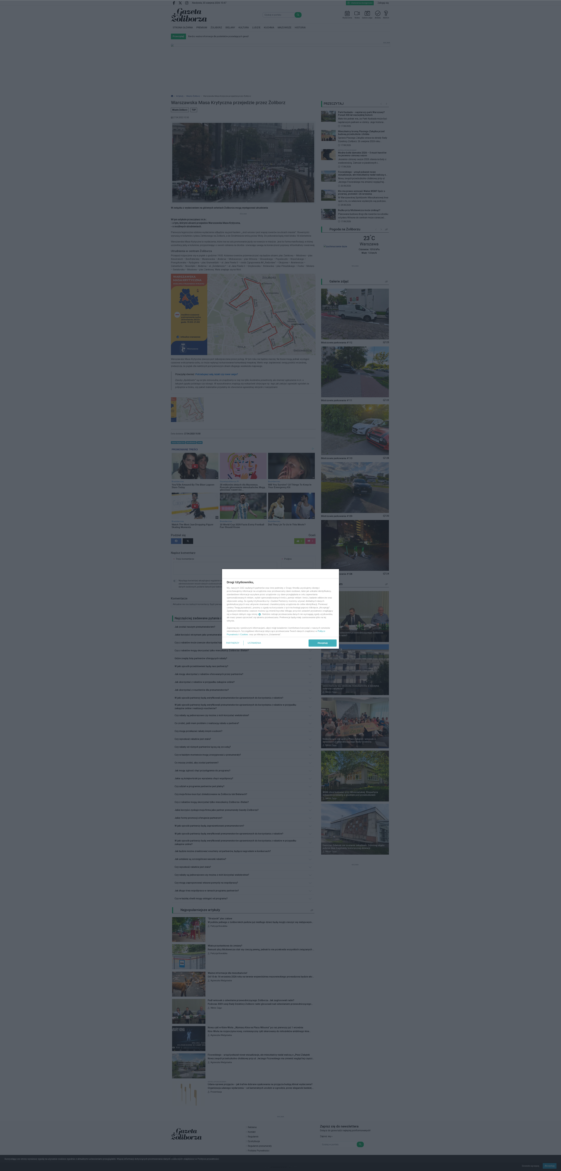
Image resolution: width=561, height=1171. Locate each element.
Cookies (244, 634)
